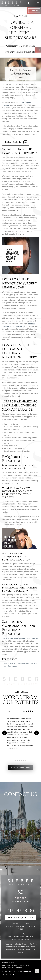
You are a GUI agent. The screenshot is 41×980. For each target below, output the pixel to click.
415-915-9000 (20, 911)
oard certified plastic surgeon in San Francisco (20, 638)
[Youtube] (13, 974)
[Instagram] (6, 974)
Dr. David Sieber (27, 46)
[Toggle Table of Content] (24, 142)
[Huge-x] (3, 974)
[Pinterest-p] (10, 974)
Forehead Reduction (27, 52)
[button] (4, 733)
